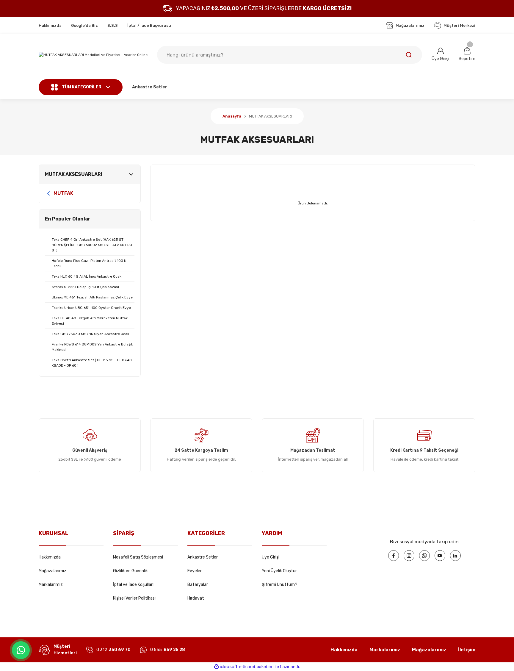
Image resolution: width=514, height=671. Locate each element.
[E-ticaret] (256, 667)
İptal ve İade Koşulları (133, 584)
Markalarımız (51, 584)
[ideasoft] (226, 667)
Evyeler (194, 570)
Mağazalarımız (52, 570)
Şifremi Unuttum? (279, 584)
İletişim (466, 650)
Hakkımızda (50, 557)
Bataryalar (197, 584)
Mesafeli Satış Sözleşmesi (138, 557)
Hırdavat (195, 598)
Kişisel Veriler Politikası (134, 598)
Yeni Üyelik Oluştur (279, 570)
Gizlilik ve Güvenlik (130, 570)
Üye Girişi (270, 557)
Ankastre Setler (202, 557)
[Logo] (93, 55)
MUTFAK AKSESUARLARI (270, 116)
